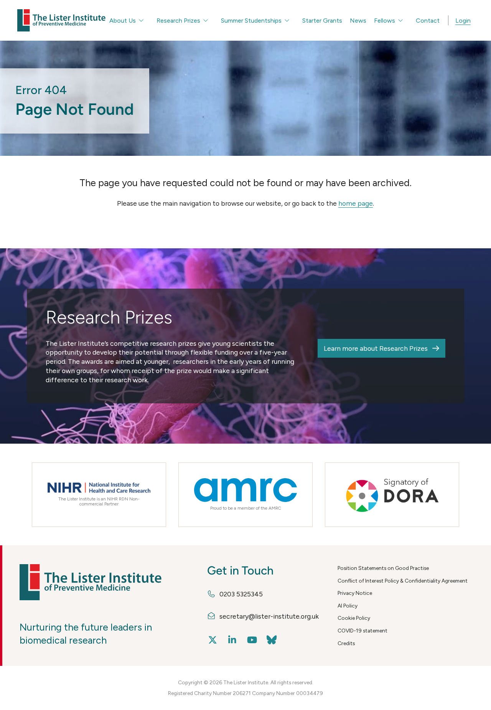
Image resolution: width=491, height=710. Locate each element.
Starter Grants (322, 20)
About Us (122, 20)
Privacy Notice (355, 593)
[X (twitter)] (212, 640)
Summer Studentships (251, 20)
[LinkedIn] (232, 640)
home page (355, 203)
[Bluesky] (271, 640)
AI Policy (348, 606)
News (358, 20)
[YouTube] (251, 640)
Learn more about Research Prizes (376, 348)
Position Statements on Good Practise (383, 568)
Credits (346, 643)
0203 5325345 (241, 594)
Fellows (384, 20)
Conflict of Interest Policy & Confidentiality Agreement (403, 581)
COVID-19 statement (362, 630)
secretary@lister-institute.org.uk (269, 616)
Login (463, 20)
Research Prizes (178, 20)
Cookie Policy (354, 618)
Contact (428, 20)
